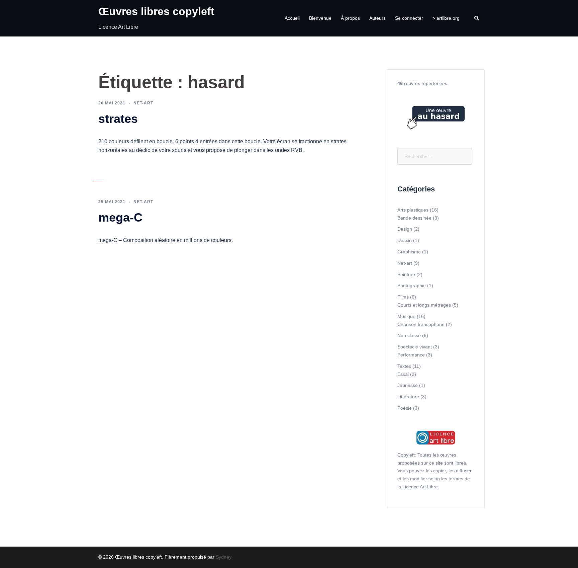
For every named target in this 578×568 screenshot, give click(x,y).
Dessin (404, 240)
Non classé (409, 335)
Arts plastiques (412, 210)
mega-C (120, 217)
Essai (403, 374)
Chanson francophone (421, 324)
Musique (406, 316)
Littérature (408, 396)
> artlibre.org (446, 18)
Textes (404, 366)
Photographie (411, 285)
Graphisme (409, 251)
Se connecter (409, 18)
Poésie (404, 408)
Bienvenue (320, 18)
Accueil (292, 18)
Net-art (143, 103)
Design (404, 229)
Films (403, 297)
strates (118, 119)
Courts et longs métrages (424, 305)
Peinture (406, 274)
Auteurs (377, 18)
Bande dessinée (414, 218)
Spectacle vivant (414, 346)
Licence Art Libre (420, 486)
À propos (350, 18)
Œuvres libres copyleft (156, 11)
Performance (411, 354)
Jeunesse (407, 385)
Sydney (223, 557)
